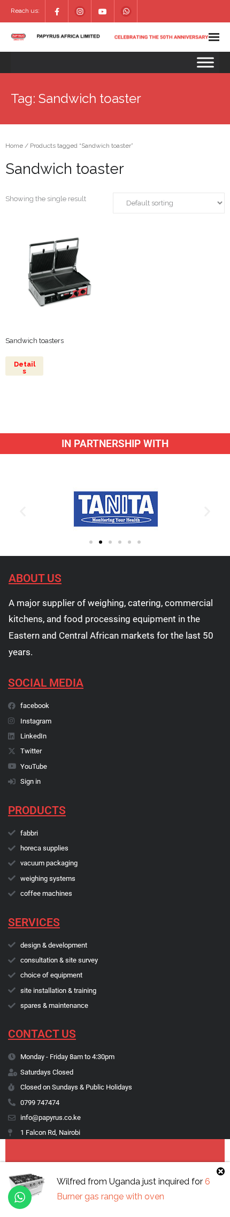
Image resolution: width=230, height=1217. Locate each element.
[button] (22, 511)
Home (14, 145)
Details (24, 367)
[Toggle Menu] (205, 62)
